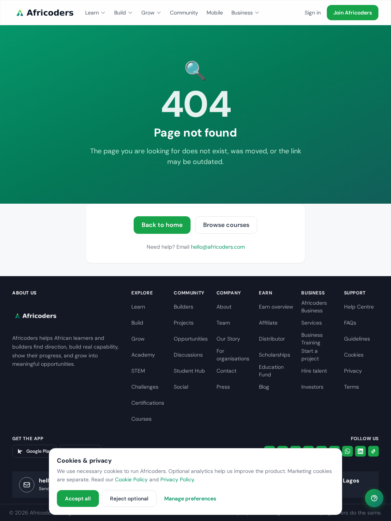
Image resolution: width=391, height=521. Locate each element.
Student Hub (189, 370)
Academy (143, 354)
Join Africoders (352, 12)
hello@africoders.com (218, 246)
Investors (312, 386)
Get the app (28, 439)
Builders (183, 306)
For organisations (233, 354)
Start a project (310, 354)
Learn (92, 12)
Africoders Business (314, 306)
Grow (148, 12)
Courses (141, 418)
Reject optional (129, 498)
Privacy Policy (177, 479)
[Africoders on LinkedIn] (360, 451)
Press (223, 386)
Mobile (215, 12)
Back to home (162, 225)
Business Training (312, 338)
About (224, 306)
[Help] (374, 498)
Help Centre (359, 306)
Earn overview (276, 306)
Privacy (353, 370)
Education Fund (271, 370)
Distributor (272, 338)
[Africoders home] (44, 12)
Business (242, 12)
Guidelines (357, 338)
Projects (184, 322)
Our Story (228, 338)
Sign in (313, 12)
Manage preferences (190, 498)
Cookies (354, 354)
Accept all (78, 498)
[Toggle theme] (295, 13)
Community (184, 12)
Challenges (144, 386)
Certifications (147, 402)
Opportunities (191, 338)
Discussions (188, 354)
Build (120, 12)
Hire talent (314, 370)
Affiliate (268, 322)
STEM (138, 370)
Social (181, 386)
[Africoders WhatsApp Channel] (347, 451)
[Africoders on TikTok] (373, 451)
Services (311, 322)
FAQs (350, 322)
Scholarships (274, 354)
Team (223, 322)
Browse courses (226, 225)
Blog (264, 386)
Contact (226, 370)
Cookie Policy (131, 479)
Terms (351, 386)
